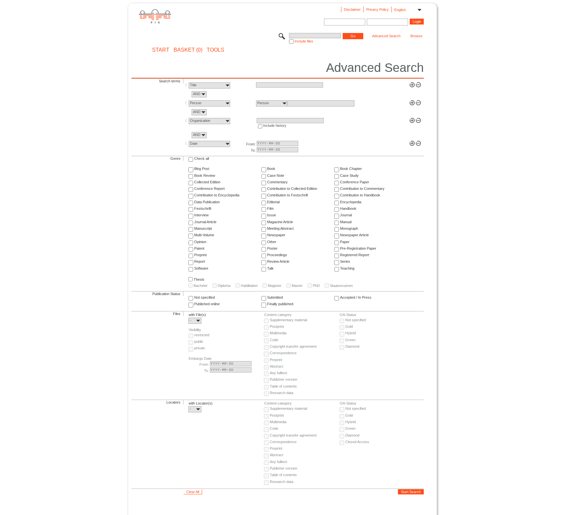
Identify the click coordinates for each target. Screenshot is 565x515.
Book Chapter (351, 169)
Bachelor (201, 286)
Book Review (204, 175)
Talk (270, 268)
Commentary (277, 182)
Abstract (276, 366)
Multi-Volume (204, 235)
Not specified (204, 297)
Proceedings (277, 255)
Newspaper (276, 235)
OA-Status (348, 315)
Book (271, 169)
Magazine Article (280, 222)
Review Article (278, 261)
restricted (201, 335)
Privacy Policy (377, 9)
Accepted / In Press (355, 297)
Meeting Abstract (280, 228)
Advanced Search (386, 36)
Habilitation (249, 286)
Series (345, 261)
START (160, 50)
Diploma (224, 286)
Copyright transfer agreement (293, 346)
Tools (215, 50)
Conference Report (209, 189)
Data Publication (207, 202)
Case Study (349, 175)
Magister (275, 286)
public (198, 341)
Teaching (347, 268)
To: (253, 150)
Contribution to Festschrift (287, 195)
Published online (207, 304)
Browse (416, 36)
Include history (274, 125)
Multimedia (278, 333)
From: (251, 144)
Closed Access (357, 442)
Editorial (273, 202)
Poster (272, 248)
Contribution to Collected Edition (292, 189)
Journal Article (205, 222)
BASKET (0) (188, 50)
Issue (271, 215)
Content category (278, 315)
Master (297, 286)
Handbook (348, 208)
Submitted (275, 297)
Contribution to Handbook (360, 195)
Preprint (200, 255)
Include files (304, 41)
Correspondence (283, 353)
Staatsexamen (341, 286)
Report (199, 261)
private (199, 348)
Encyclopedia (350, 202)
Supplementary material (288, 320)
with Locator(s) (201, 403)
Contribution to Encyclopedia (216, 195)
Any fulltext (278, 373)
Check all (201, 158)
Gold (349, 326)
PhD (316, 286)
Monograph (349, 228)
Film (270, 208)
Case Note (275, 175)
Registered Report (354, 255)
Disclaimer (352, 9)
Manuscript (203, 228)
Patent (199, 248)
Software (201, 268)
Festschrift (202, 208)
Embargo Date (200, 358)
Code (274, 340)
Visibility (195, 330)
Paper (345, 242)
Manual (345, 222)
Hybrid (350, 333)
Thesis (199, 279)
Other (271, 242)
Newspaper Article (354, 235)
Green (350, 340)
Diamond (352, 346)
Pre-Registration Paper (358, 248)
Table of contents (283, 386)
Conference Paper (354, 182)
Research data (281, 393)
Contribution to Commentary (362, 189)
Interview (201, 215)
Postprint (277, 326)
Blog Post (201, 169)
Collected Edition (207, 182)
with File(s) (197, 315)
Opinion (200, 242)
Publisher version (283, 379)
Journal (346, 215)
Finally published (280, 304)
